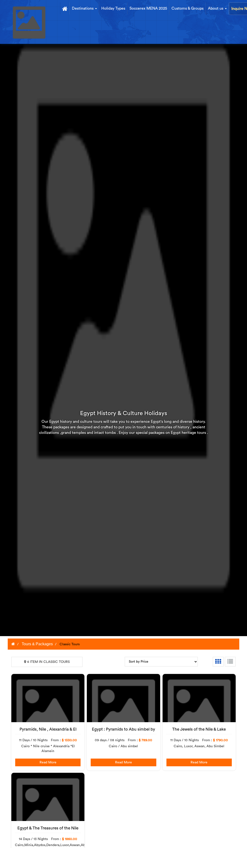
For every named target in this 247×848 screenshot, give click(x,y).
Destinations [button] (83, 8)
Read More (48, 762)
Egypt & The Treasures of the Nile (47, 828)
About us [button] (216, 8)
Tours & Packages (37, 644)
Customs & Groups (188, 8)
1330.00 (71, 740)
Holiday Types (113, 8)
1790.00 (222, 740)
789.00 (147, 740)
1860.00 (71, 839)
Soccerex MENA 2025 (148, 8)
